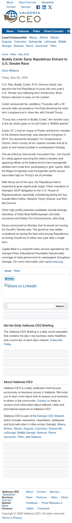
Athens (44, 37)
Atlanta (54, 37)
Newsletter (48, 2)
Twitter (30, 508)
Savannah (41, 46)
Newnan (19, 46)
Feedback (32, 503)
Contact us (43, 400)
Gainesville (35, 41)
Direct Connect (27, 2)
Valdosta (36, 437)
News (10, 31)
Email (8, 270)
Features (23, 31)
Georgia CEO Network (50, 416)
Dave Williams (10, 70)
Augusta (7, 41)
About (9, 2)
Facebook (43, 508)
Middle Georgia (26, 432)
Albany (33, 37)
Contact (11, 7)
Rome (29, 46)
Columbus (20, 41)
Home (5, 54)
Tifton (53, 46)
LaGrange (50, 41)
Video (36, 31)
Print (17, 270)
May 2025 (23, 54)
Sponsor (26, 7)
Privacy (17, 517)
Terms (6, 517)
